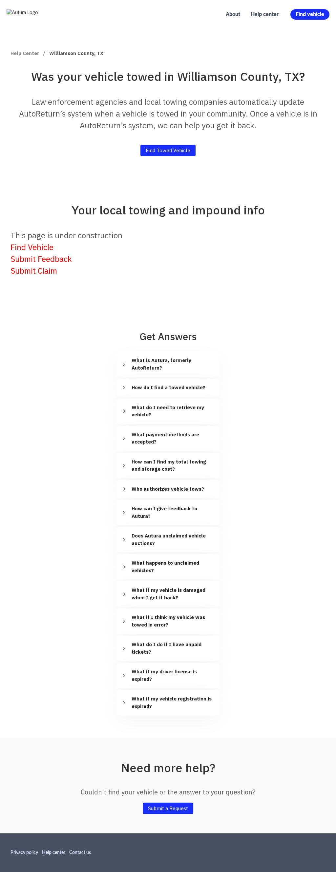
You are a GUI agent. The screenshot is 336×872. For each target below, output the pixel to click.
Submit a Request (168, 808)
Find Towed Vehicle (168, 150)
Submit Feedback (41, 259)
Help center (265, 14)
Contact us (80, 852)
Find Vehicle (31, 247)
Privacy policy (24, 852)
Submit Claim (33, 270)
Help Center (24, 53)
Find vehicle (310, 14)
